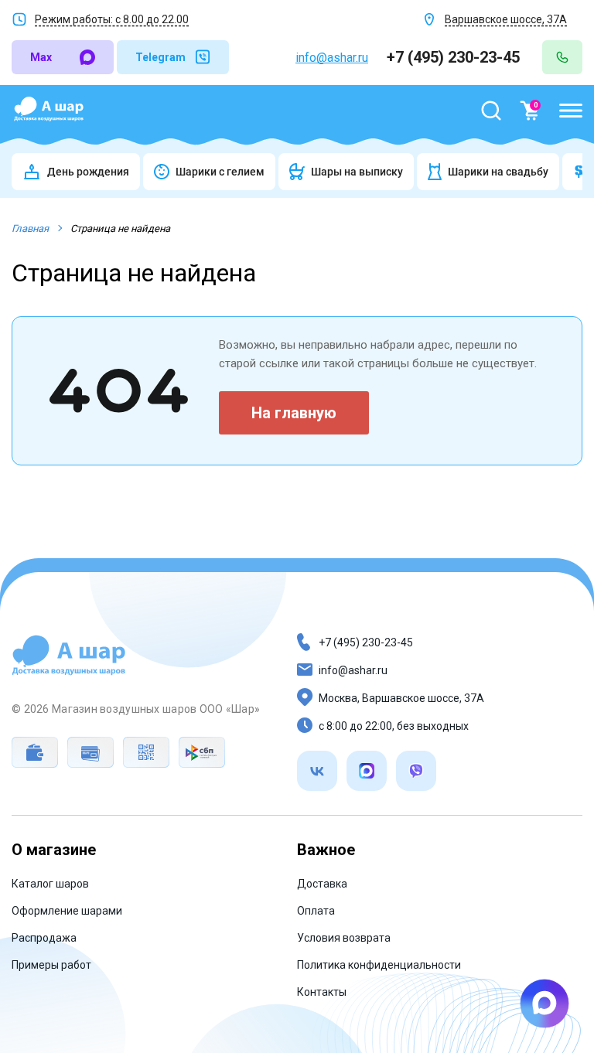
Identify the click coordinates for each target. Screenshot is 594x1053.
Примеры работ (51, 965)
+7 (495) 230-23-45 (455, 57)
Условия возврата (344, 938)
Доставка (322, 884)
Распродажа (44, 938)
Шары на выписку (357, 171)
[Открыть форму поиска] (491, 110)
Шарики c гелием (220, 171)
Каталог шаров (50, 884)
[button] (570, 110)
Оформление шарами (67, 911)
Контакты (321, 992)
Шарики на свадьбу (498, 171)
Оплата (316, 911)
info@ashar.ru (331, 57)
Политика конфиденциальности (379, 965)
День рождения (88, 171)
